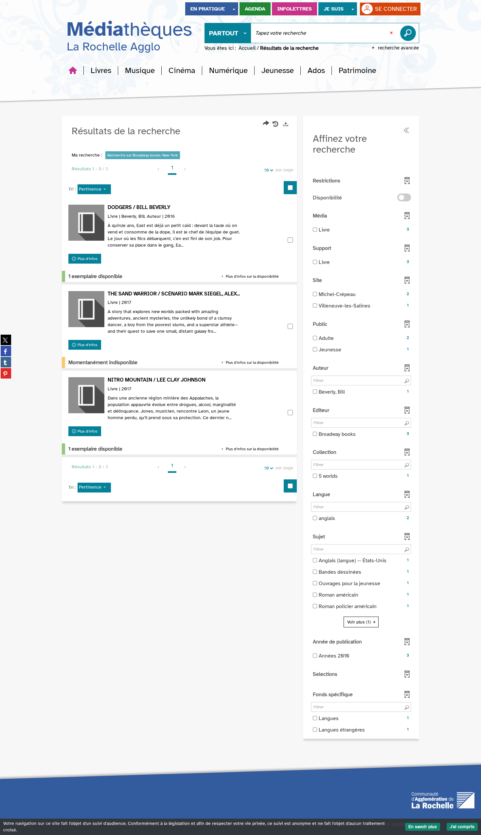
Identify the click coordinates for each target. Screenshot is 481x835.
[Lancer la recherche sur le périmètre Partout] (409, 33)
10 (266, 170)
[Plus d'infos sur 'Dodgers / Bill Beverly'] (86, 223)
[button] (101, 70)
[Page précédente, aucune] (158, 169)
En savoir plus (422, 826)
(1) (359, 622)
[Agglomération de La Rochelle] (443, 800)
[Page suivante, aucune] (185, 169)
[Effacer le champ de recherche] (392, 33)
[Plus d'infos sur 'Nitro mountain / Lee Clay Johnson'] (86, 395)
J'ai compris (462, 826)
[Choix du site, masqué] (234, 8)
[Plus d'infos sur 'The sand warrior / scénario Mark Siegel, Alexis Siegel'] (86, 309)
